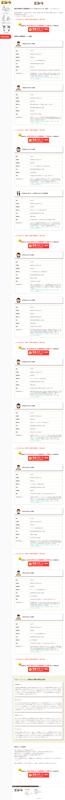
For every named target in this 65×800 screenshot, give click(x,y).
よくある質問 (27, 794)
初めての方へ (27, 792)
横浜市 (36, 786)
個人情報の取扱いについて (38, 792)
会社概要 (35, 793)
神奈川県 (31, 786)
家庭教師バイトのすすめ (29, 793)
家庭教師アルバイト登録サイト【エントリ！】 (20, 786)
